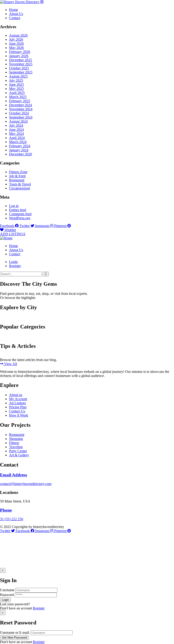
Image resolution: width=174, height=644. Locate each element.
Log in (14, 206)
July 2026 (16, 39)
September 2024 (20, 117)
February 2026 (19, 52)
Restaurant (16, 180)
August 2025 (18, 76)
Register (39, 608)
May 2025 (16, 89)
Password (7, 595)
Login (13, 262)
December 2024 (20, 105)
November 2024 (20, 109)
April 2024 (17, 138)
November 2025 (20, 64)
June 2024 (16, 129)
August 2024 (18, 121)
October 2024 (19, 113)
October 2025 (19, 68)
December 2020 (20, 154)
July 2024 (16, 125)
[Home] (6, 238)
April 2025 (17, 93)
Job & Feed (17, 176)
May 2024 (16, 134)
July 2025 (16, 80)
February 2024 (19, 146)
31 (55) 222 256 (11, 519)
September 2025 (20, 72)
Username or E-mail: (15, 632)
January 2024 (18, 150)
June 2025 (16, 84)
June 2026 (16, 43)
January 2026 (18, 56)
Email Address (13, 474)
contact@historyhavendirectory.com (25, 484)
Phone (6, 510)
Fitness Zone (18, 172)
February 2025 (19, 101)
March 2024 (18, 142)
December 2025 (20, 60)
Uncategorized (19, 188)
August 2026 (18, 35)
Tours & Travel (20, 184)
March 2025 (18, 97)
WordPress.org (19, 218)
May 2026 (16, 48)
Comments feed (20, 214)
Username (7, 590)
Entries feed (17, 210)
